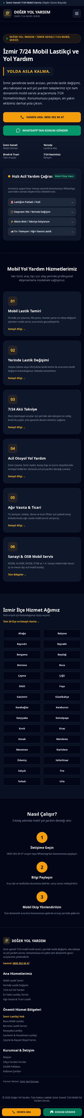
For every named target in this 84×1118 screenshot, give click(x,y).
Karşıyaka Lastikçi (12, 1030)
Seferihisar (62, 760)
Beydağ (62, 654)
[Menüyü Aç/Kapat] (77, 13)
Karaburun (62, 707)
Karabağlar (22, 707)
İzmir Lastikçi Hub (13, 1016)
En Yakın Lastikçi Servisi (16, 994)
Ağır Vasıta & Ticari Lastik (17, 999)
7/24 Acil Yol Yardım (13, 990)
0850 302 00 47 (21, 963)
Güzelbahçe (62, 697)
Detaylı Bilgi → (16, 329)
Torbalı (22, 781)
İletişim (7, 1057)
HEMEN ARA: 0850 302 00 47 (45, 117)
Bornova (22, 665)
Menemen (22, 749)
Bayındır (22, 644)
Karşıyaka (22, 718)
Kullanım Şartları (12, 1071)
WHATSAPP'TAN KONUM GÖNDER (45, 130)
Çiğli (62, 675)
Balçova (62, 633)
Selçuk (22, 770)
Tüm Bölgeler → (17, 574)
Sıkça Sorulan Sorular (14, 1062)
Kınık (22, 728)
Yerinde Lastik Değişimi (15, 985)
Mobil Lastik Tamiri (13, 980)
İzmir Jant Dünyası (29, 1081)
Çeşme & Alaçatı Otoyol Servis (19, 1040)
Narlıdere (62, 749)
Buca (62, 665)
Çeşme (22, 675)
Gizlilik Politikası (11, 1066)
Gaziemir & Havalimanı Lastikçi (20, 1035)
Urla (62, 781)
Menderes (62, 739)
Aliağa (22, 633)
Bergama (22, 654)
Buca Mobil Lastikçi (13, 1021)
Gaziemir (22, 697)
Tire (62, 770)
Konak (22, 739)
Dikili (22, 686)
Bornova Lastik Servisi (15, 1026)
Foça (62, 686)
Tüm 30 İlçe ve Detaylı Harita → (21, 621)
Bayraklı (62, 644)
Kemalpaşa (62, 718)
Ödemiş (22, 760)
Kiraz (62, 728)
